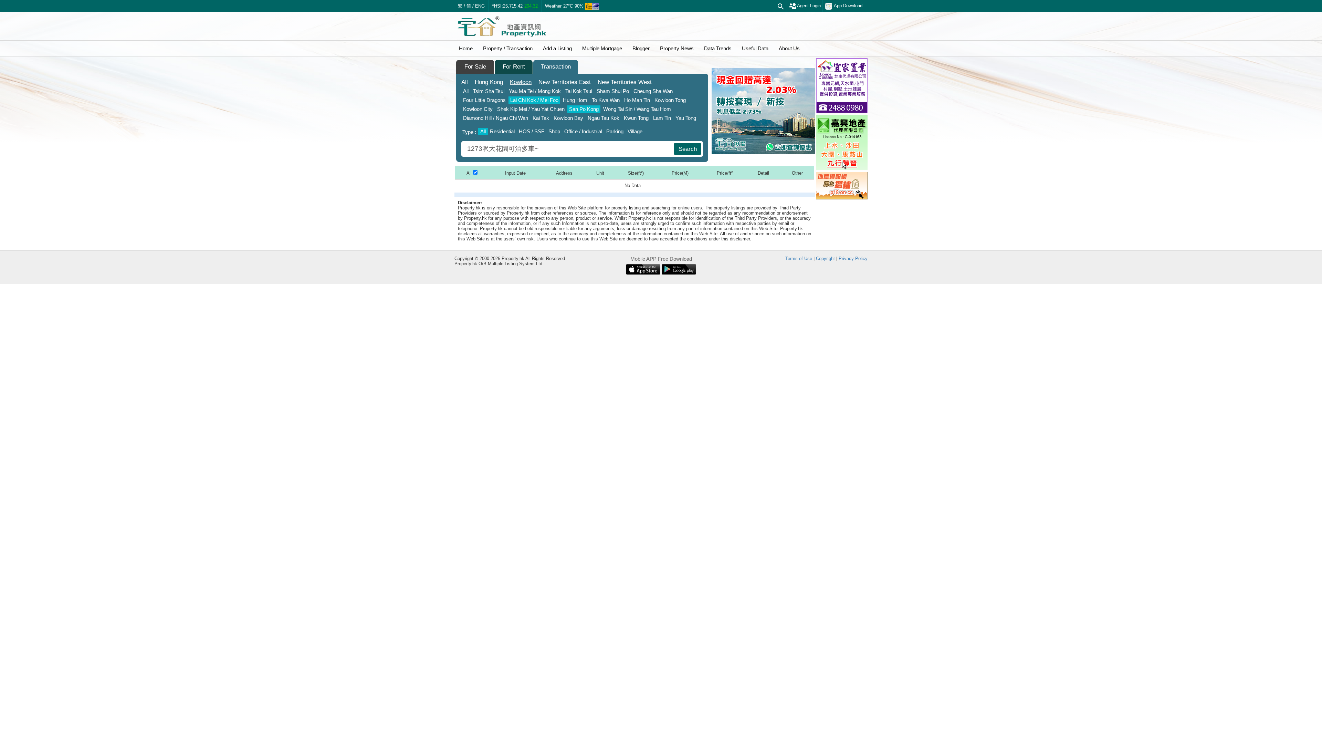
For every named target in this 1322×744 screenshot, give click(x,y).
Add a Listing (557, 48)
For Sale (475, 66)
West (625, 82)
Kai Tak (541, 118)
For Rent (514, 66)
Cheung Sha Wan (653, 91)
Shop (554, 131)
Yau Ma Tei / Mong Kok (535, 91)
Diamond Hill (495, 118)
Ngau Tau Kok (603, 118)
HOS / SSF (531, 131)
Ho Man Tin (637, 100)
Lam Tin (662, 118)
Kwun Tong (636, 118)
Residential (502, 131)
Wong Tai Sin (637, 109)
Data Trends (718, 48)
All (464, 82)
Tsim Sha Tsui (488, 91)
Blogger (641, 48)
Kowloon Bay (568, 118)
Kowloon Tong (670, 100)
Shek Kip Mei (531, 109)
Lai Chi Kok (534, 100)
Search (688, 149)
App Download (848, 5)
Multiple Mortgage (602, 48)
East (564, 82)
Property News (677, 48)
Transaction (556, 66)
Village (635, 131)
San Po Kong (584, 109)
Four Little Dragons (484, 100)
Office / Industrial (583, 131)
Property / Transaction (508, 48)
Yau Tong (685, 118)
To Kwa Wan (606, 100)
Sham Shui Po (613, 91)
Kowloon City (478, 109)
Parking (614, 131)
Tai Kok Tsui (578, 91)
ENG (480, 6)
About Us (789, 48)
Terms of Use (798, 258)
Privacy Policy (853, 258)
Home (466, 48)
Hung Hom (575, 100)
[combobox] (568, 149)
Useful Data (755, 48)
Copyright (825, 258)
